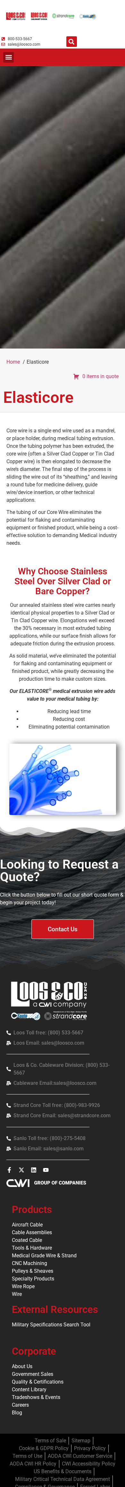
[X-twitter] (21, 1170)
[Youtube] (46, 1170)
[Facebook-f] (9, 1170)
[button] (71, 41)
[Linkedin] (34, 1170)
